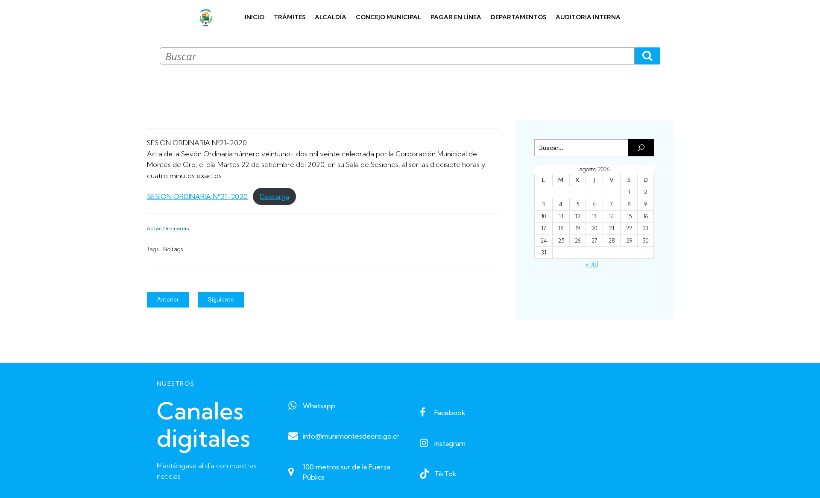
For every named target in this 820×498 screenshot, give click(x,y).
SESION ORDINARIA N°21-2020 (197, 196)
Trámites (289, 17)
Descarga (274, 196)
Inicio (254, 17)
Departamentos (518, 17)
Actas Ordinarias (168, 228)
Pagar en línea (455, 17)
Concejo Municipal (388, 17)
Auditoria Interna (588, 17)
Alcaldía (330, 17)
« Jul (592, 264)
